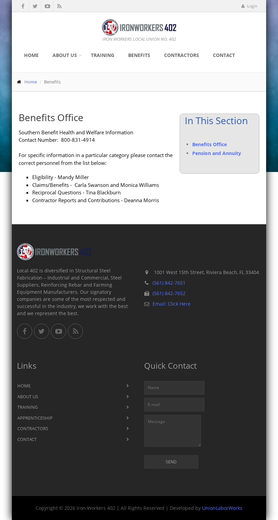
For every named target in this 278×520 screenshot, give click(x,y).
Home (31, 55)
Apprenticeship (35, 418)
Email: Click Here (172, 304)
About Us (65, 55)
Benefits (139, 55)
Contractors (181, 55)
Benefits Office (209, 144)
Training (102, 55)
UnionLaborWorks (222, 508)
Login (251, 6)
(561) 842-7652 (169, 293)
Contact (224, 55)
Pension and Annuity (216, 153)
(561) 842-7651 (169, 283)
